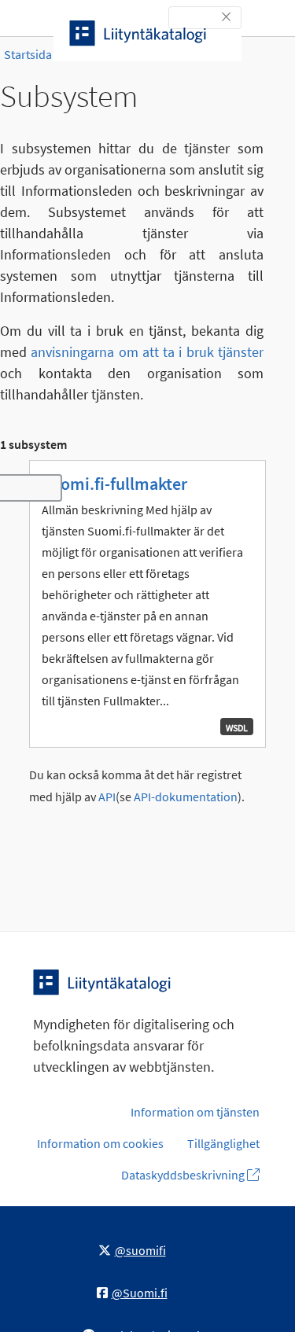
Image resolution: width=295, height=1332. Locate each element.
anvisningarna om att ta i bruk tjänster (147, 352)
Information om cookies (100, 1143)
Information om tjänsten (195, 1112)
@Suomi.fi (140, 1293)
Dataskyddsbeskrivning (184, 1175)
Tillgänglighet (223, 1143)
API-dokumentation (186, 796)
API (107, 796)
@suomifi (140, 1250)
